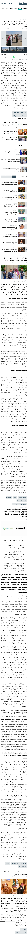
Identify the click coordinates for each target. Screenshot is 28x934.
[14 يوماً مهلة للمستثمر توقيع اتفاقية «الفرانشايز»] (23, 169)
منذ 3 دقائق (17, 163)
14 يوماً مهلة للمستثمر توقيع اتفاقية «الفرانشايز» (11, 169)
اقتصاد (11, 8)
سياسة (15, 8)
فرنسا (14, 497)
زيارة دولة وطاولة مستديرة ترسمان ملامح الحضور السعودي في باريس (10, 160)
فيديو (7, 8)
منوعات (15, 248)
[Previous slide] (25, 38)
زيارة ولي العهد (22, 497)
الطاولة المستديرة (21, 501)
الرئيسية (25, 8)
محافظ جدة (23, 929)
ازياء (16, 188)
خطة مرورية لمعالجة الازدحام (19, 112)
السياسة (17, 149)
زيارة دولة (8, 497)
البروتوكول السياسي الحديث (19, 504)
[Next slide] (2, 38)
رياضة (3, 8)
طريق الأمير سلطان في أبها (19, 116)
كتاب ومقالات (13, 225)
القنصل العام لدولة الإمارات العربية (17, 933)
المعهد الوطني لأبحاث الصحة (19, 863)
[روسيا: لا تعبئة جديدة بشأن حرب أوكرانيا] (23, 152)
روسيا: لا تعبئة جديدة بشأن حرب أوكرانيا (11, 152)
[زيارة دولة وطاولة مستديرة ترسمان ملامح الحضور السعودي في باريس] (23, 160)
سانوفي (7, 863)
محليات (20, 8)
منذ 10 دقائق (17, 171)
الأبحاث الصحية (22, 867)
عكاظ (25, 19)
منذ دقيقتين (17, 154)
